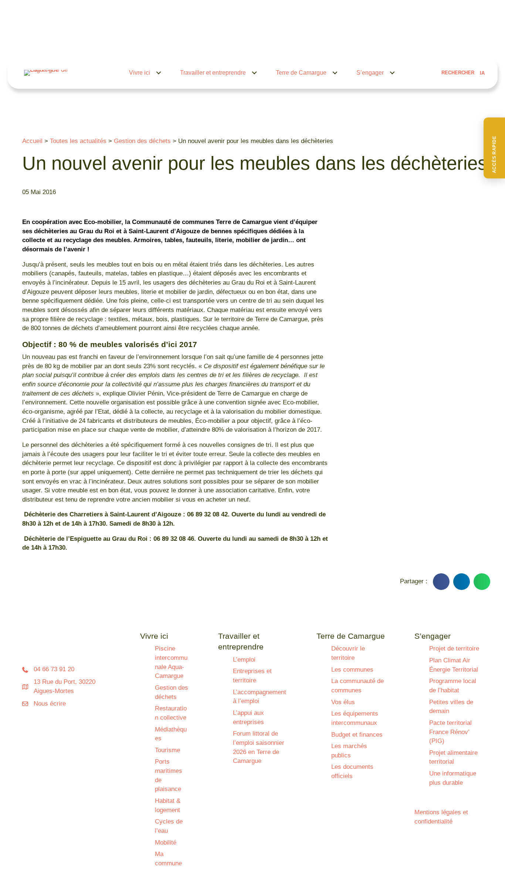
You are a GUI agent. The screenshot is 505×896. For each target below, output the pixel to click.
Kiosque (369, 43)
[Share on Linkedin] (461, 581)
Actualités (262, 43)
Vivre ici (139, 72)
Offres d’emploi (331, 43)
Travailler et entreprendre (213, 72)
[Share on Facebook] (441, 581)
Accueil (32, 141)
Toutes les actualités (78, 141)
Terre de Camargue (301, 72)
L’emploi (244, 659)
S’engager (370, 72)
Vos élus (343, 702)
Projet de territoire (454, 648)
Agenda (294, 43)
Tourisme (167, 750)
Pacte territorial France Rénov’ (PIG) (450, 731)
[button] (494, 148)
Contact (398, 43)
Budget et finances (357, 734)
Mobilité (165, 842)
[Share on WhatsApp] (482, 581)
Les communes (352, 669)
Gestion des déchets (142, 141)
